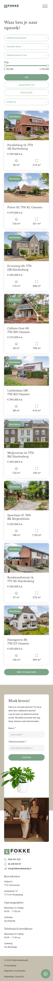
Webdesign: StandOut (14, 976)
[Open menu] (45, 6)
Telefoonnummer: (16, 742)
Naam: (11, 728)
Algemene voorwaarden (14, 971)
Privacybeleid (10, 965)
